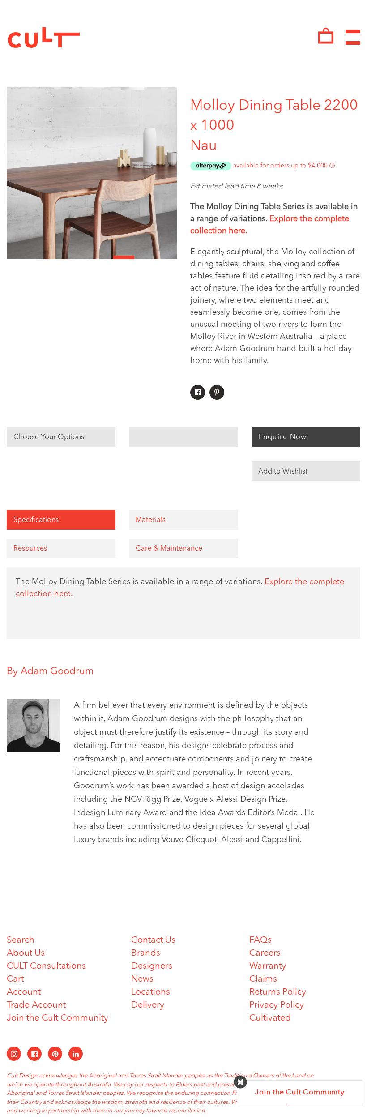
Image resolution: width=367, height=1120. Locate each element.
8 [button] (166, 257)
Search (20, 940)
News (142, 979)
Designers (151, 966)
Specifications (36, 520)
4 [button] (81, 257)
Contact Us (153, 940)
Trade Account (36, 1005)
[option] (92, 173)
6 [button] (124, 257)
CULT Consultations (46, 966)
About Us (26, 953)
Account (24, 992)
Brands (145, 953)
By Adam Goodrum (50, 671)
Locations (150, 992)
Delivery (147, 1005)
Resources (30, 548)
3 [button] (60, 257)
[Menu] (353, 37)
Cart (15, 979)
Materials (151, 520)
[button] (306, 471)
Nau (203, 146)
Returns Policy (277, 992)
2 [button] (39, 257)
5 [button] (102, 257)
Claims (263, 979)
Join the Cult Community (57, 1018)
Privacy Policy (276, 1005)
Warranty (267, 966)
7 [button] (145, 257)
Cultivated (270, 1018)
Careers (265, 953)
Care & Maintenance (169, 548)
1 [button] (17, 257)
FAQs (260, 940)
